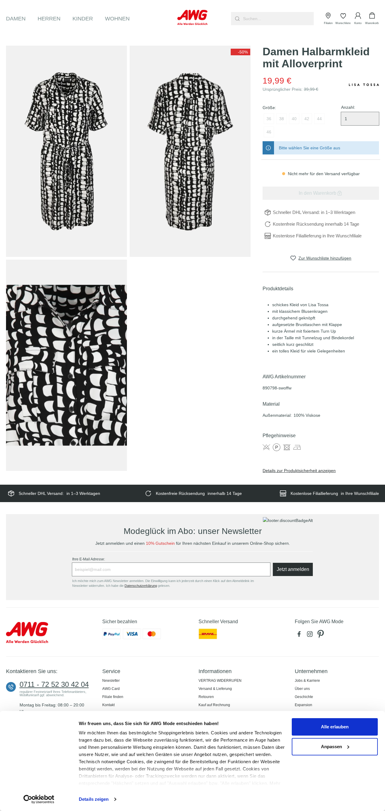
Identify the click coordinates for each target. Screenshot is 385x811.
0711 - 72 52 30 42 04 (54, 684)
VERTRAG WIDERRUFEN (220, 680)
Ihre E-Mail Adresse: (88, 559)
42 (306, 118)
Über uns (302, 689)
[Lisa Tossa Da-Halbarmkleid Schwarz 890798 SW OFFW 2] (190, 151)
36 (268, 118)
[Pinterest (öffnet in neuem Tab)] (321, 635)
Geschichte (304, 697)
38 (281, 118)
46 (268, 132)
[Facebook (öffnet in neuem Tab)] (300, 635)
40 (294, 118)
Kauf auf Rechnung (214, 705)
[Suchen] (236, 18)
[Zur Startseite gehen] (193, 17)
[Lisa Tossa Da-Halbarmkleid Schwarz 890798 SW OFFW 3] (66, 365)
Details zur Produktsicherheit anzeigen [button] (299, 470)
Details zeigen (94, 799)
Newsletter (111, 680)
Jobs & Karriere (307, 680)
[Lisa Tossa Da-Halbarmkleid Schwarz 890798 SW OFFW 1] (66, 151)
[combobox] (278, 18)
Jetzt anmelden (293, 569)
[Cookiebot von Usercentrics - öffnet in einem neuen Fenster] (39, 799)
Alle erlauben (335, 726)
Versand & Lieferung (215, 689)
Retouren (206, 697)
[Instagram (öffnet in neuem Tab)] (311, 635)
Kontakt (108, 705)
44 (319, 118)
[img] (240, 52)
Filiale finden (112, 697)
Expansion (303, 705)
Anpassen (331, 746)
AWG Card (111, 689)
